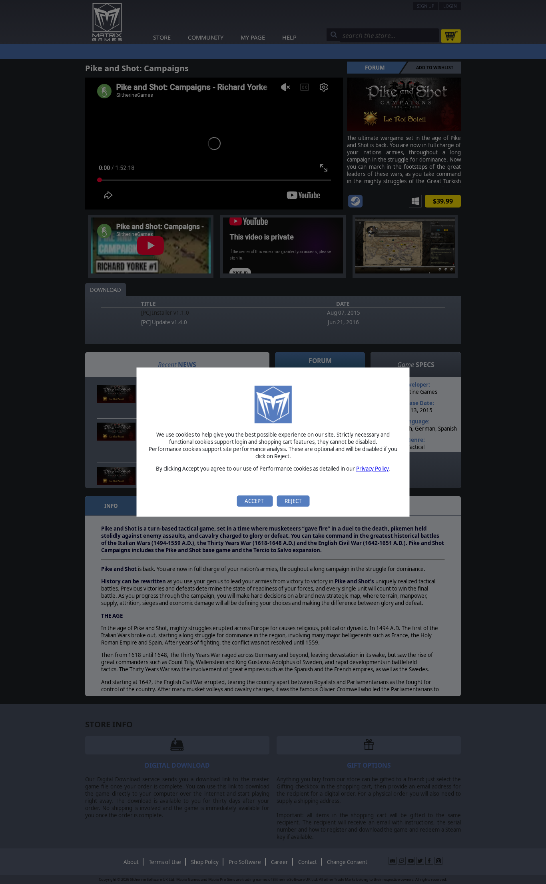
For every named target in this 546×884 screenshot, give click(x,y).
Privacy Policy (372, 469)
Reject (293, 501)
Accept (255, 501)
